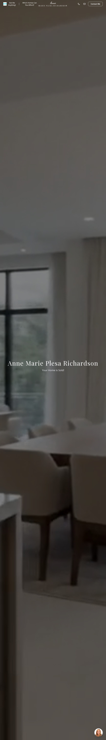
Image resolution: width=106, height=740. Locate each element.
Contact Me (95, 4)
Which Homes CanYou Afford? (29, 4)
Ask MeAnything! (12, 4)
